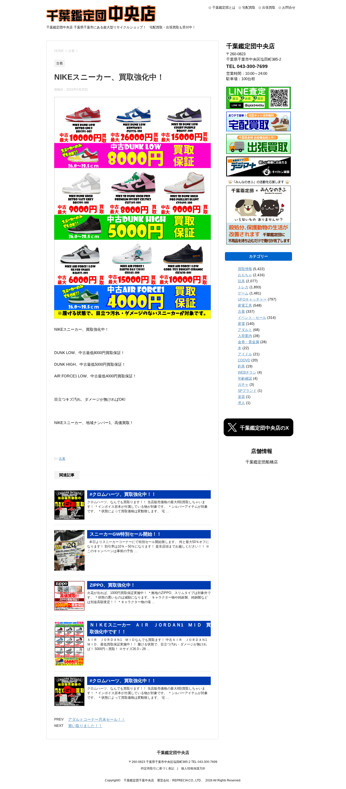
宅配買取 (248, 7)
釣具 (241, 366)
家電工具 (245, 305)
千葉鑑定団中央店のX (264, 428)
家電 (241, 324)
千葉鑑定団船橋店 (261, 462)
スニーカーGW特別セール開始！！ (125, 534)
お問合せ (288, 7)
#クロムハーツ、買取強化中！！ (123, 494)
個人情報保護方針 (193, 768)
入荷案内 (245, 336)
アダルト (245, 330)
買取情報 (245, 269)
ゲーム (243, 293)
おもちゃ (245, 275)
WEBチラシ (247, 372)
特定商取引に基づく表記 (157, 768)
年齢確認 (245, 378)
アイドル (245, 354)
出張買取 (268, 7)
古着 (62, 459)
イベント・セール (252, 317)
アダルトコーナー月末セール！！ (96, 719)
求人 (241, 403)
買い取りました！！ (85, 726)
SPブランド (247, 391)
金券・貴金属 (248, 342)
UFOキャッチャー (252, 299)
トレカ (243, 287)
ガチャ (243, 384)
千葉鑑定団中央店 (173, 752)
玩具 (241, 281)
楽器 (241, 397)
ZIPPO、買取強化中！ (112, 585)
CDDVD (244, 360)
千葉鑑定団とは (223, 7)
